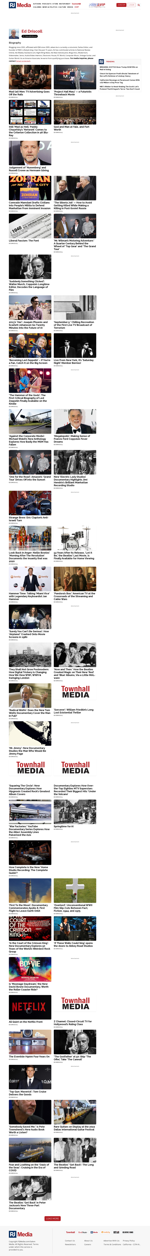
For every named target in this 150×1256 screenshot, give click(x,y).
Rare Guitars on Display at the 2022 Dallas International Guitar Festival (74, 1128)
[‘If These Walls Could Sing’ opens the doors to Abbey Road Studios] (75, 928)
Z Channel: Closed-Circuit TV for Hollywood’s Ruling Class (73, 1023)
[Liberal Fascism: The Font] (30, 226)
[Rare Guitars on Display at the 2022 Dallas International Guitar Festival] (75, 1112)
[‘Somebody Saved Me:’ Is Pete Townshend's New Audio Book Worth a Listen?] (30, 1112)
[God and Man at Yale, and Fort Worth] (75, 112)
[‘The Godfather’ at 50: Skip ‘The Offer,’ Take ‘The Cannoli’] (75, 1042)
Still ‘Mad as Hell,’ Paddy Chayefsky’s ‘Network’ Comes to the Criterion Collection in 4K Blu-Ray (28, 131)
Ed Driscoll (13, 97)
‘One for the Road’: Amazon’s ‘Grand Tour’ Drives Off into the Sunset (30, 478)
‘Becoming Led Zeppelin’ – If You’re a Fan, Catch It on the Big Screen (29, 361)
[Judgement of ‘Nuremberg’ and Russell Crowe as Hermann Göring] (30, 153)
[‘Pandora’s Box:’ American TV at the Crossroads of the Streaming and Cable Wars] (75, 579)
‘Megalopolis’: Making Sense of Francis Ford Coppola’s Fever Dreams (72, 439)
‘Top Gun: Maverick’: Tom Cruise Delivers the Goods (27, 1093)
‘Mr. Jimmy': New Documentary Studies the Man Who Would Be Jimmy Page (27, 751)
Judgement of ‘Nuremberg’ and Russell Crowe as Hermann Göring (29, 169)
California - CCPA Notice (132, 1244)
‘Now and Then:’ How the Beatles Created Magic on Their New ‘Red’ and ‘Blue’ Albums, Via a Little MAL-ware (74, 673)
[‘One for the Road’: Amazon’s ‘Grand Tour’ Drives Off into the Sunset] (30, 462)
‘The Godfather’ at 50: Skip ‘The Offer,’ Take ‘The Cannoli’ (72, 1058)
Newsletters (70, 1244)
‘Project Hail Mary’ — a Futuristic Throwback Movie (73, 93)
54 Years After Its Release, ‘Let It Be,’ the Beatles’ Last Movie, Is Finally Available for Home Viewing (74, 555)
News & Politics (49, 7)
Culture (62, 7)
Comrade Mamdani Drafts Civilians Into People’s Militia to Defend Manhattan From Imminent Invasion (29, 205)
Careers (87, 1244)
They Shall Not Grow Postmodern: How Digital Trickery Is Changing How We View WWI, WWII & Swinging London (29, 673)
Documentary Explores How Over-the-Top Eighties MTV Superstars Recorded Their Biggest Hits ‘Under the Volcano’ (75, 790)
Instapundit (65, 4)
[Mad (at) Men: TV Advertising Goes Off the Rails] (30, 77)
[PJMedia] (20, 5)
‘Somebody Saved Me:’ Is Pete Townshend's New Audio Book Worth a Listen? (27, 1129)
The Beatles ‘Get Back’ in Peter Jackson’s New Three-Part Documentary (27, 1205)
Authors (37, 4)
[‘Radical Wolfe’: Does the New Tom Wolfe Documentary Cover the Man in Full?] (30, 695)
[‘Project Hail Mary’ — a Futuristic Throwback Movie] (75, 77)
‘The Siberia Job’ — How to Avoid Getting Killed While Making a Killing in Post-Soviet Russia (73, 205)
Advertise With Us (111, 1240)
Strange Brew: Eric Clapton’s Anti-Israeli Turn (28, 519)
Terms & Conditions (112, 1244)
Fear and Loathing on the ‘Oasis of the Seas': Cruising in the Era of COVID (29, 1167)
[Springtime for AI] (75, 812)
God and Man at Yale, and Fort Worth (71, 128)
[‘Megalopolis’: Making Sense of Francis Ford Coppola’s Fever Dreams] (75, 421)
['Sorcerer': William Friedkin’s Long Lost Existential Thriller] (75, 691)
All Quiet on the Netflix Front (26, 1021)
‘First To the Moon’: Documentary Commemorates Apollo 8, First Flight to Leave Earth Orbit (28, 908)
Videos (70, 7)
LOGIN (131, 5)
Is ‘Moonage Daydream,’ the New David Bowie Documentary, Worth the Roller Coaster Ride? (28, 986)
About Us (88, 1240)
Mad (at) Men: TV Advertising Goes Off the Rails (29, 93)
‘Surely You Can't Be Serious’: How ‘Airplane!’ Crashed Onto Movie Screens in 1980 (29, 634)
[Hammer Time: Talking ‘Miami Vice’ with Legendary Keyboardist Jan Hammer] (30, 579)
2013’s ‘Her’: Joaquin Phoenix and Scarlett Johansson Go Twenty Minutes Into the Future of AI (28, 325)
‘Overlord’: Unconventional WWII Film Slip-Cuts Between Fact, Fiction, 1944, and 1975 (73, 908)
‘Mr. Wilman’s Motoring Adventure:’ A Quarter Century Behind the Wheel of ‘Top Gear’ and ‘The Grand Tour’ (75, 245)
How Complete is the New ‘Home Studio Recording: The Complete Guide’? (28, 870)
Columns (37, 7)
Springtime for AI (64, 826)
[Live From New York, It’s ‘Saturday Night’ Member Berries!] (75, 345)
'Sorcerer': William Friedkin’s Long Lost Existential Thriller (73, 711)
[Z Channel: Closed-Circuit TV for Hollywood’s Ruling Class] (75, 1003)
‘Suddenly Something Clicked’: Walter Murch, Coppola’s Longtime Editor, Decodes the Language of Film (29, 285)
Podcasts (47, 4)
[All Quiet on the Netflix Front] (30, 1007)
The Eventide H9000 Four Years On (29, 1056)
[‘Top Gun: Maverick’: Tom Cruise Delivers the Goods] (30, 1077)
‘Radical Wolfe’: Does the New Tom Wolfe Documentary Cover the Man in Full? (29, 713)
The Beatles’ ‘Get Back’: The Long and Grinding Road (74, 1166)
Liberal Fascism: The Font (24, 240)
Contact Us (70, 1240)
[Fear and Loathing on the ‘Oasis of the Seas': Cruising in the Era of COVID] (30, 1150)
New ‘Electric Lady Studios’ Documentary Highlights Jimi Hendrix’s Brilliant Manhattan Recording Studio (71, 481)
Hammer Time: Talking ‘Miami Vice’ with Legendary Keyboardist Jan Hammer (29, 596)
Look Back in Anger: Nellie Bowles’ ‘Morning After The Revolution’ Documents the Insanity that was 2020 (29, 557)
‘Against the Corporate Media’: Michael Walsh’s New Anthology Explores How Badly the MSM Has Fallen (28, 440)
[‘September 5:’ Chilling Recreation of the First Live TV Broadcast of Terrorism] (75, 307)
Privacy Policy (129, 1240)
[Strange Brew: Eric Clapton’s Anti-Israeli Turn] (30, 503)
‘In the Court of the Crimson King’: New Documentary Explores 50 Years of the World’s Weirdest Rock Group (29, 947)
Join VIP (121, 5)
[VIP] (76, 7)
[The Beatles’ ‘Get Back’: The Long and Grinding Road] (75, 1150)
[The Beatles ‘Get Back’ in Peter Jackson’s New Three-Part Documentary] (30, 1188)
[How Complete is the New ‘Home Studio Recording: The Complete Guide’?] (30, 852)
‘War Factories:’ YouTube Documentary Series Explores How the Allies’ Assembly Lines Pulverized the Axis (29, 830)
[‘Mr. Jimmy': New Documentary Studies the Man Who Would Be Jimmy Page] (30, 733)
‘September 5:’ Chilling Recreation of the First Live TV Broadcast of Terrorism (74, 325)
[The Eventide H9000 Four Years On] (30, 1042)
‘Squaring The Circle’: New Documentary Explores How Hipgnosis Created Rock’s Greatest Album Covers (29, 790)
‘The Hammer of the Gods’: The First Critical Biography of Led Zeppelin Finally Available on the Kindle (28, 399)
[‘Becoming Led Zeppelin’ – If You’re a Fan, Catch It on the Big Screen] (30, 345)
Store (55, 4)
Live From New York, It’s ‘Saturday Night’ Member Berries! (73, 361)
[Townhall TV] (77, 3)
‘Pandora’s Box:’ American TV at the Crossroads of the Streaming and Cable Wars (74, 596)
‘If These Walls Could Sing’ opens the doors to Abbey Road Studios (73, 944)
